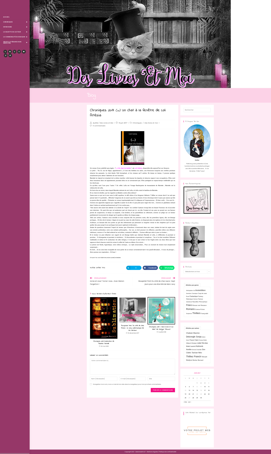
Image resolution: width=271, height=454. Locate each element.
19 (185, 394)
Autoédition (102, 257)
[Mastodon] (10, 55)
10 (205, 387)
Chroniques (137, 123)
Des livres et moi (151, 123)
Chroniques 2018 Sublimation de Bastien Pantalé (103, 342)
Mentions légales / (153, 452)
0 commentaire (99, 126)
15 (197, 390)
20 (189, 394)
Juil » (189, 402)
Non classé (111, 257)
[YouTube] (24, 52)
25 (208, 394)
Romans (118, 257)
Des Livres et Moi (15, 7)
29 (197, 398)
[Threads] (14, 52)
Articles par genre (192, 285)
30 (201, 398)
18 (208, 390)
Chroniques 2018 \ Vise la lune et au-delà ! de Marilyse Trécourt (161, 328)
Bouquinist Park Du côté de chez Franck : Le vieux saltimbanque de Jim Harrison (132, 327)
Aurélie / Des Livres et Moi (103, 123)
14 (193, 390)
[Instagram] (19, 52)
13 (189, 390)
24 (205, 394)
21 (193, 394)
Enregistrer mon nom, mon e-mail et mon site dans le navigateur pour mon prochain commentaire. (127, 384)
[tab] (192, 285)
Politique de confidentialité (167, 452)
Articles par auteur (192, 328)
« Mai (185, 402)
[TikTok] (6, 55)
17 (205, 390)
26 (185, 398)
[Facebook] (10, 52)
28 (193, 398)
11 (208, 387)
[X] (5, 52)
